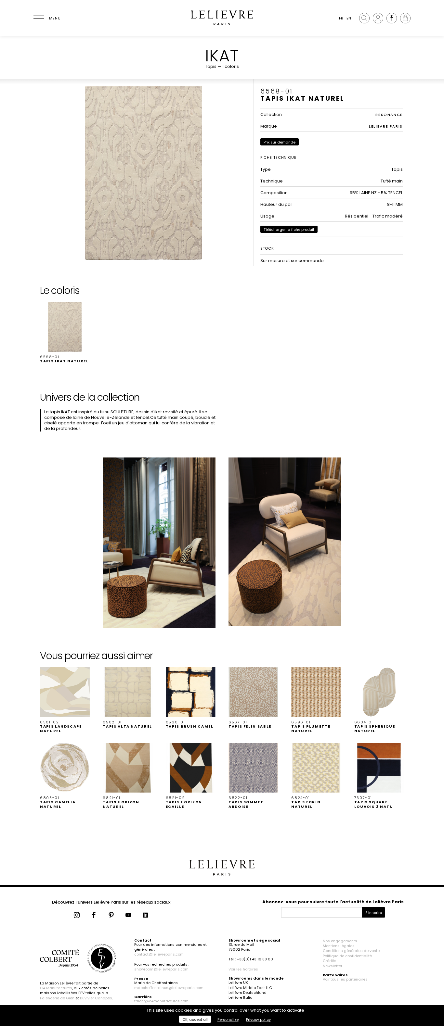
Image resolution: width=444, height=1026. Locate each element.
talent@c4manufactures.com (161, 1001)
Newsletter (332, 966)
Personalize (228, 1019)
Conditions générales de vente (351, 950)
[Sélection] (391, 18)
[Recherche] (364, 18)
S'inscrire (373, 912)
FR (341, 18)
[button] (65, 333)
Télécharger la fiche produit (289, 229)
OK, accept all (195, 1019)
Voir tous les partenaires (345, 979)
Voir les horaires (243, 969)
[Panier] (405, 18)
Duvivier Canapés (96, 998)
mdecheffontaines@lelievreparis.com (168, 987)
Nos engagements (340, 941)
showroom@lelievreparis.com (161, 969)
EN (348, 18)
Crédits (329, 960)
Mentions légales (339, 945)
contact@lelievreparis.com (159, 954)
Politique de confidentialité (347, 955)
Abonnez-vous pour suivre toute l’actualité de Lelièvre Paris (333, 902)
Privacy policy (258, 1019)
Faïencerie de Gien (57, 998)
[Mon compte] (378, 18)
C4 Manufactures (56, 988)
